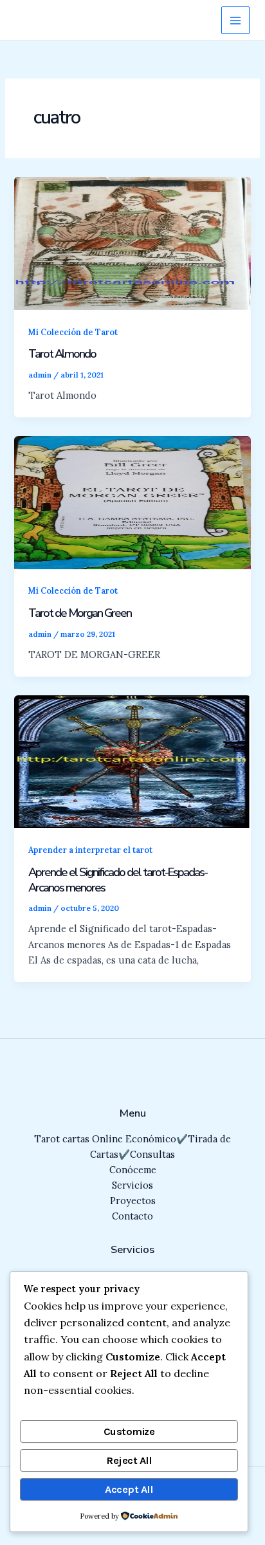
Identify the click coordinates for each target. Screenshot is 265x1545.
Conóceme (132, 1170)
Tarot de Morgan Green (79, 613)
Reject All (128, 1460)
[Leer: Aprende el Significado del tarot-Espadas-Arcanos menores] (132, 760)
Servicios (132, 1185)
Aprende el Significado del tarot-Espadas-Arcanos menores (117, 879)
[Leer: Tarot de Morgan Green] (132, 501)
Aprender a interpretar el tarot (90, 850)
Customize (129, 1431)
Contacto (132, 1216)
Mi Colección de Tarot (73, 332)
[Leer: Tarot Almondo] (132, 242)
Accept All (128, 1489)
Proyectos (133, 1200)
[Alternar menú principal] (235, 20)
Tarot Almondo (62, 353)
